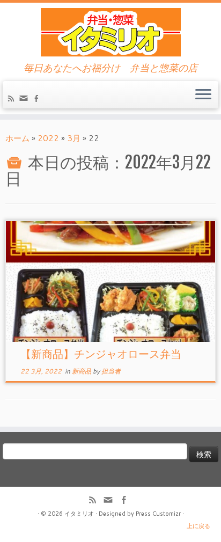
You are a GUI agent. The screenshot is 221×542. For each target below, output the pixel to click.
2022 (48, 138)
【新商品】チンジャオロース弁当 (100, 354)
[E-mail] (25, 100)
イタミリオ (79, 513)
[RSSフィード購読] (12, 99)
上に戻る (198, 526)
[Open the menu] (203, 95)
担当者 (111, 371)
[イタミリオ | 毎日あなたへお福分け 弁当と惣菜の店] (110, 32)
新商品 (82, 371)
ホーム (17, 138)
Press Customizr (158, 513)
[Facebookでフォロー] (37, 99)
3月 (73, 138)
